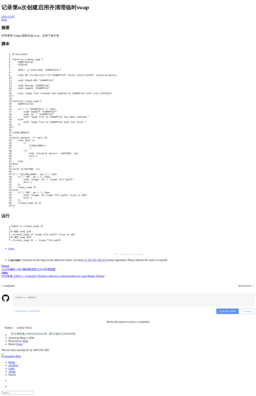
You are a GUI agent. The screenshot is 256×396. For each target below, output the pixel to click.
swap (11, 248)
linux (4, 19)
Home (11, 362)
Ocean (19, 344)
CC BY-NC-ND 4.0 (95, 260)
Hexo (25, 340)
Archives (13, 365)
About (11, 371)
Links (11, 368)
